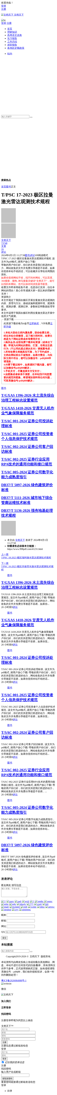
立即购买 (34, 323)
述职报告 (12, 44)
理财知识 (12, 32)
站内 (9, 53)
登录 (3, 6)
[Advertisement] (28, 84)
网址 (3, 926)
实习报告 (12, 38)
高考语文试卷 (14, 35)
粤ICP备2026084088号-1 (13, 980)
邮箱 (3, 920)
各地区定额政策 (15, 48)
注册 (3, 9)
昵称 (3, 915)
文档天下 (20, 540)
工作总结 (12, 41)
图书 (8, 186)
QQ (3, 932)
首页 (9, 28)
